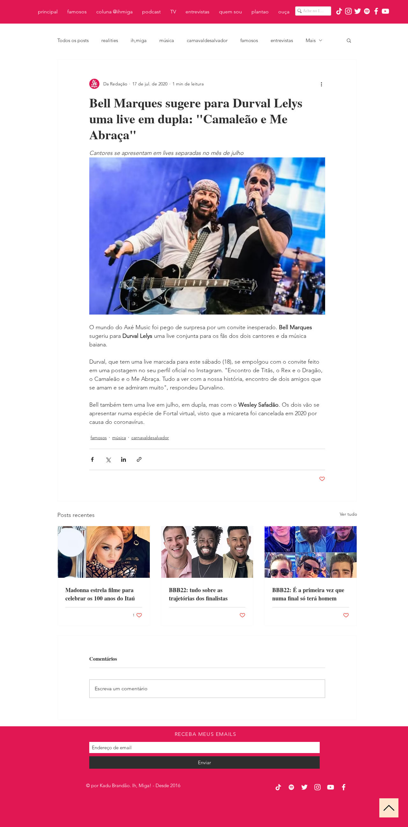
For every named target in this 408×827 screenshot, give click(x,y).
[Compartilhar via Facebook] (92, 459)
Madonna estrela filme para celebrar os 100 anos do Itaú (100, 594)
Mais (311, 40)
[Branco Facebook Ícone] (376, 11)
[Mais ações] (321, 84)
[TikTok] (339, 11)
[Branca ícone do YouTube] (385, 11)
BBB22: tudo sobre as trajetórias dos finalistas (198, 594)
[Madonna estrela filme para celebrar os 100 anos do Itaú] (104, 552)
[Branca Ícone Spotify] (366, 11)
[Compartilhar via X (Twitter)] (108, 459)
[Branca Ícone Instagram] (348, 11)
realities (109, 40)
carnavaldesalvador (207, 40)
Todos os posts (73, 40)
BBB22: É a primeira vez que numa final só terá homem (308, 594)
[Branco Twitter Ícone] (357, 11)
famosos (249, 40)
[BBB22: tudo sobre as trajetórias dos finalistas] (207, 552)
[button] (349, 40)
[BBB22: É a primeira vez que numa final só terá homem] (311, 552)
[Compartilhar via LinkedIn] (123, 459)
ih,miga (139, 40)
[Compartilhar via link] (139, 459)
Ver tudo (348, 514)
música (166, 40)
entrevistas (282, 40)
